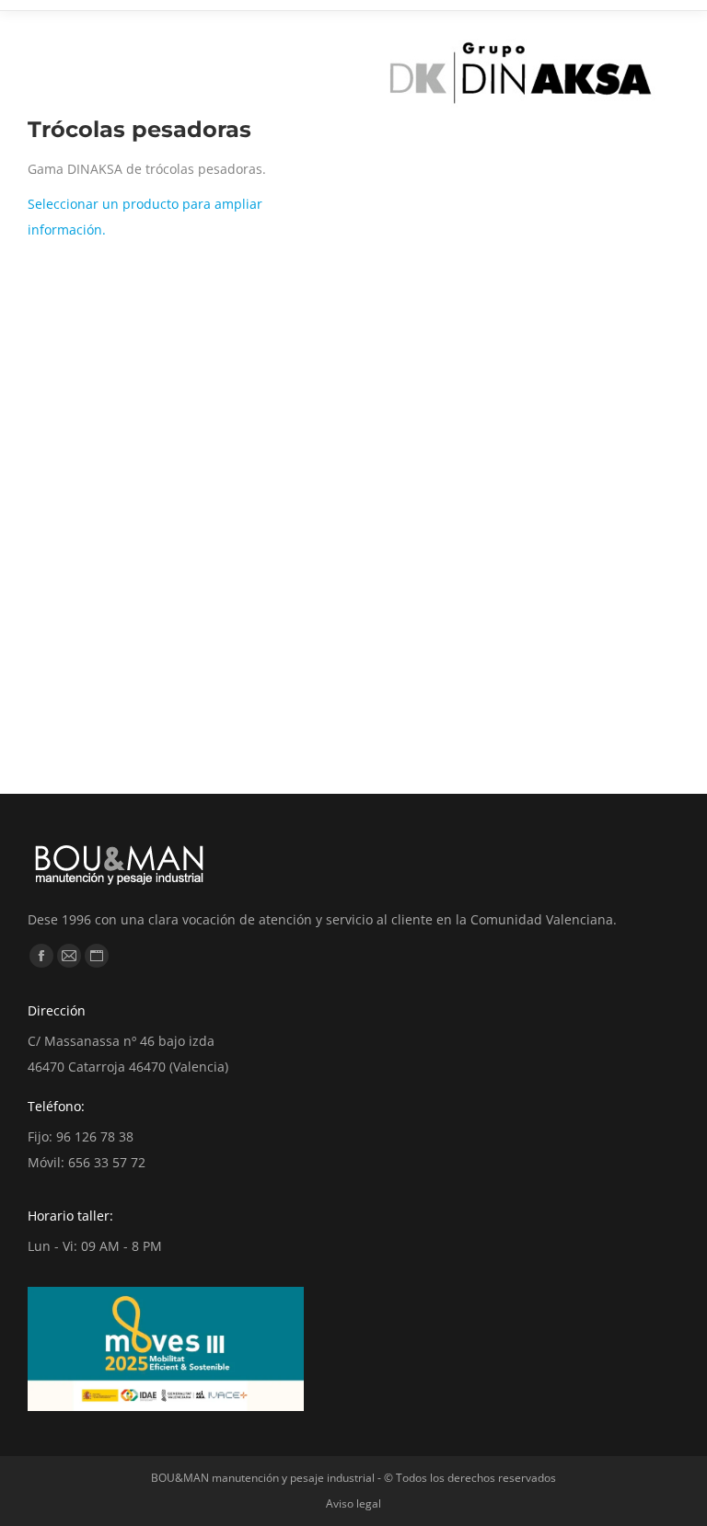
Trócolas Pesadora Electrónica (158, 727)
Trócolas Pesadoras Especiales (462, 727)
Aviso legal (353, 1503)
